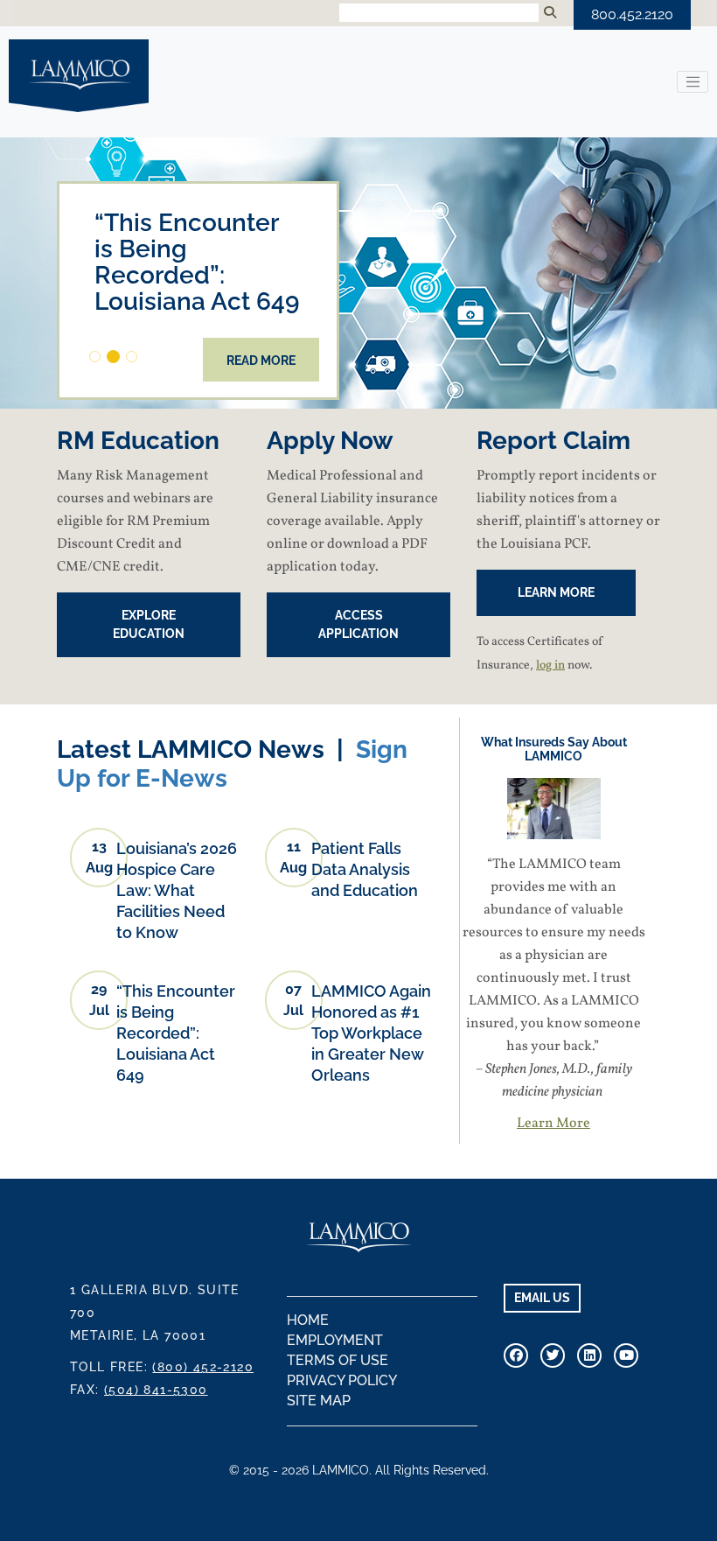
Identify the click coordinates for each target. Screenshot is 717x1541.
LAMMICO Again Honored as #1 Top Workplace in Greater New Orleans (371, 1033)
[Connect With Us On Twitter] (552, 1355)
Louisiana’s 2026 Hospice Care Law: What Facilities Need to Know (176, 890)
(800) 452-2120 (203, 1367)
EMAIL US (542, 1298)
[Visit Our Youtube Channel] (626, 1355)
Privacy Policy (342, 1380)
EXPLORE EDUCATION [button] (148, 624)
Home (308, 1320)
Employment (335, 1340)
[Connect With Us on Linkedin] (589, 1355)
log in (550, 665)
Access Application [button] (358, 624)
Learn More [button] (556, 592)
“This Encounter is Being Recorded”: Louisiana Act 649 (175, 1033)
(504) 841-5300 (156, 1390)
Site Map (319, 1400)
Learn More (553, 1123)
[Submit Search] (550, 13)
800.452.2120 (632, 14)
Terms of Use (337, 1360)
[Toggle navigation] (692, 82)
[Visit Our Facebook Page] (516, 1355)
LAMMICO (79, 75)
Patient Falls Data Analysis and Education (364, 869)
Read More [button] (261, 361)
